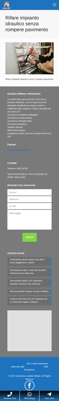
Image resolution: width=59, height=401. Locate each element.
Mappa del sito (21, 373)
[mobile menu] (54, 5)
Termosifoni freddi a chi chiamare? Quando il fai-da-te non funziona (26, 282)
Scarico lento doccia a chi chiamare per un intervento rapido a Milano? (28, 300)
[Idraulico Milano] (6, 5)
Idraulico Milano (18, 363)
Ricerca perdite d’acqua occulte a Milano (29, 291)
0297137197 (22, 168)
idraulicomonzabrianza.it (18, 150)
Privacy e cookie (37, 373)
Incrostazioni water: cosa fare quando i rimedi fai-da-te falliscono (28, 271)
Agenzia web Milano (33, 366)
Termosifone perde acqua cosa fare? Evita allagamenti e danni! (27, 261)
